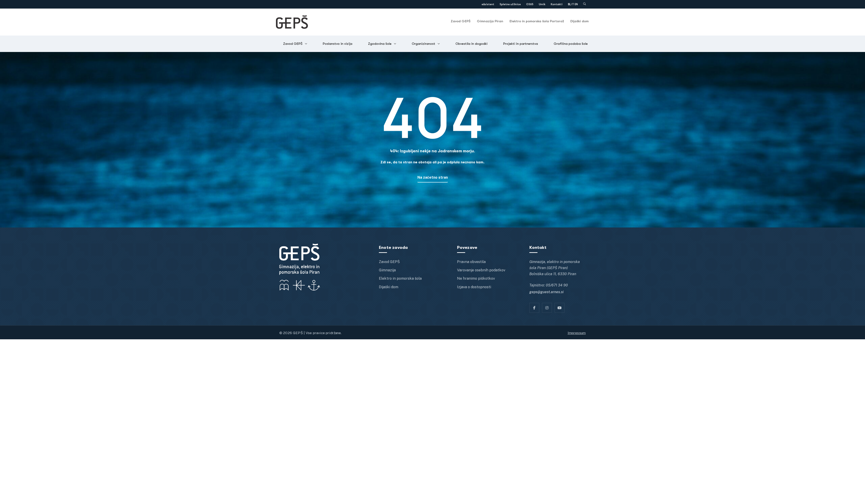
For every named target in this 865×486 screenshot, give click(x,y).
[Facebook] (534, 308)
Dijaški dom (579, 21)
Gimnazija (387, 270)
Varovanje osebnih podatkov (481, 270)
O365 (529, 4)
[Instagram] (547, 308)
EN (576, 4)
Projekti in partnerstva (520, 44)
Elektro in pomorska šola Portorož (537, 21)
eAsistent (488, 4)
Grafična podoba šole (571, 44)
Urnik (542, 4)
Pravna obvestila (471, 262)
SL (569, 4)
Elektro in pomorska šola (400, 278)
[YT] (560, 308)
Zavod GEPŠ (461, 21)
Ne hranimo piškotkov (476, 278)
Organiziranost (423, 44)
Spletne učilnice (510, 4)
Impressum (577, 333)
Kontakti (556, 4)
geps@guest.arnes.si (546, 292)
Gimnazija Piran (490, 21)
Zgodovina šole (380, 44)
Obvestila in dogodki (471, 44)
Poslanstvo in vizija (337, 44)
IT (572, 4)
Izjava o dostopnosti (474, 287)
